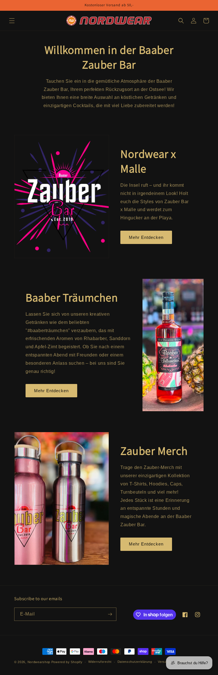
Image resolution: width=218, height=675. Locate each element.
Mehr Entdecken (146, 237)
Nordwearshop (39, 662)
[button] (12, 20)
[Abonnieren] (110, 614)
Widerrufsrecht (100, 661)
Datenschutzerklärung (135, 661)
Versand (164, 661)
